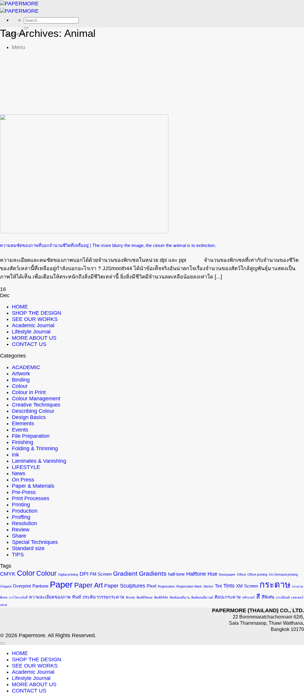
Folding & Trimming (35, 448)
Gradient (125, 573)
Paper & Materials (33, 486)
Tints (229, 586)
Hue (212, 574)
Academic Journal (33, 325)
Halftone (196, 574)
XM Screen (247, 586)
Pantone (40, 586)
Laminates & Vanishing (39, 461)
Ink (15, 455)
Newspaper (227, 574)
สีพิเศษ (268, 597)
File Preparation (31, 436)
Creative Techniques (36, 405)
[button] (18, 47)
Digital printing (68, 574)
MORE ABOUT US (34, 338)
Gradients (153, 573)
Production (24, 511)
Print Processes (30, 498)
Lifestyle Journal (31, 332)
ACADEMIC (26, 367)
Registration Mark (189, 586)
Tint (218, 586)
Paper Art (88, 585)
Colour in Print (29, 392)
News (18, 473)
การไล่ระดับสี (18, 597)
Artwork (21, 374)
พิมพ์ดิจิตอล (145, 597)
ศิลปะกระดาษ (228, 597)
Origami (5, 586)
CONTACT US (29, 344)
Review (20, 530)
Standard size (28, 548)
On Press (23, 480)
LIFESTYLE (26, 467)
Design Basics (29, 417)
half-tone (176, 574)
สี (258, 596)
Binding (21, 380)
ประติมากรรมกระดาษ (103, 597)
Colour (20, 386)
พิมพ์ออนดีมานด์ (202, 597)
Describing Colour (33, 411)
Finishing (22, 442)
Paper (61, 584)
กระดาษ (274, 584)
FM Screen (101, 574)
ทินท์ (76, 597)
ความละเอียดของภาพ (50, 597)
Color (26, 573)
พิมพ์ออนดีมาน (180, 597)
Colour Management (36, 399)
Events (20, 430)
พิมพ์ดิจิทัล (161, 597)
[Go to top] (2, 643)
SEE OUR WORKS (35, 319)
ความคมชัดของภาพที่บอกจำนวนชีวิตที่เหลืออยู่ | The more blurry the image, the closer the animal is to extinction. (108, 245)
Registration (166, 586)
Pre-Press (24, 492)
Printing (21, 505)
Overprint (22, 586)
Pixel (151, 586)
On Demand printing (283, 574)
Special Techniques (35, 542)
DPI (84, 574)
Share (19, 536)
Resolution (24, 523)
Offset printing (257, 574)
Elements (23, 423)
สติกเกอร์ (248, 597)
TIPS (18, 555)
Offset (241, 574)
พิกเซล (130, 597)
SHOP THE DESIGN (36, 313)
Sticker (208, 586)
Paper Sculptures (124, 586)
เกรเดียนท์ (283, 597)
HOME (20, 307)
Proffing (21, 517)
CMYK (7, 574)
